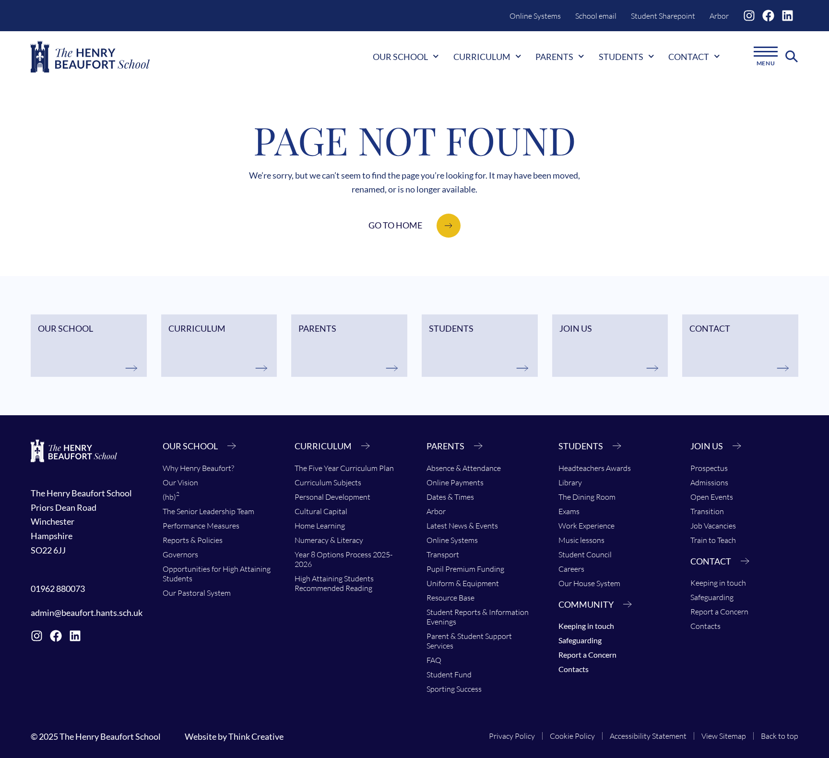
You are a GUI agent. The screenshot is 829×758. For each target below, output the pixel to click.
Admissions (709, 482)
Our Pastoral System (197, 593)
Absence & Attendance (463, 468)
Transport (442, 554)
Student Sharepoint (663, 16)
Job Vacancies (713, 525)
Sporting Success (454, 689)
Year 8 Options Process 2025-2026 (343, 559)
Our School (400, 56)
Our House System (589, 583)
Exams (569, 511)
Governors (180, 554)
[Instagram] (749, 16)
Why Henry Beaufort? (198, 468)
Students (621, 56)
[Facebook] (768, 16)
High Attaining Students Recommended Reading (334, 583)
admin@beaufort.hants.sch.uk (86, 612)
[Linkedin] (787, 16)
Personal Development (332, 497)
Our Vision (180, 482)
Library (570, 482)
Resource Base (450, 597)
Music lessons (581, 540)
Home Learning (320, 525)
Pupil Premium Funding (465, 569)
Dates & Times (450, 497)
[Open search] (791, 56)
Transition (707, 511)
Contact (688, 56)
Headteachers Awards (594, 468)
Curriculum (481, 56)
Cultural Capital (321, 511)
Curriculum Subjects (328, 482)
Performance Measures (201, 525)
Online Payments (455, 482)
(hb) (171, 496)
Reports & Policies (193, 540)
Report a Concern (587, 654)
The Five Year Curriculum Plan (344, 468)
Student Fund (449, 674)
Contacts (573, 669)
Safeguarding (580, 640)
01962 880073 (58, 588)
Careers (571, 569)
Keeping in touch (586, 625)
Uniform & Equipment (462, 583)
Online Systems (535, 16)
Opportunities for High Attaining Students (217, 573)
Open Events (711, 497)
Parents (554, 56)
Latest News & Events (462, 525)
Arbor (719, 16)
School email (595, 16)
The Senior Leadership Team (208, 511)
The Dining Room (587, 497)
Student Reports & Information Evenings (477, 616)
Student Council (585, 554)
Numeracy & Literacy (329, 540)
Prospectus (709, 468)
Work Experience (586, 525)
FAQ (433, 660)
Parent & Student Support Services (469, 640)
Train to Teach (713, 540)
